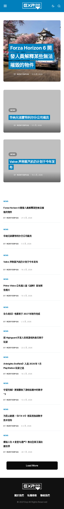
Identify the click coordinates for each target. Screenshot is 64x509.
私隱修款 (32, 495)
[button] (5, 6)
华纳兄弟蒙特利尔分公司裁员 (29, 117)
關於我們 (19, 495)
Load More (32, 465)
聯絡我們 (45, 495)
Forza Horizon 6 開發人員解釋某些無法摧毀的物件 (31, 56)
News (12, 39)
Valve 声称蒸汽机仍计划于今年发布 (20, 262)
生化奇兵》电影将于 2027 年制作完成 (21, 314)
